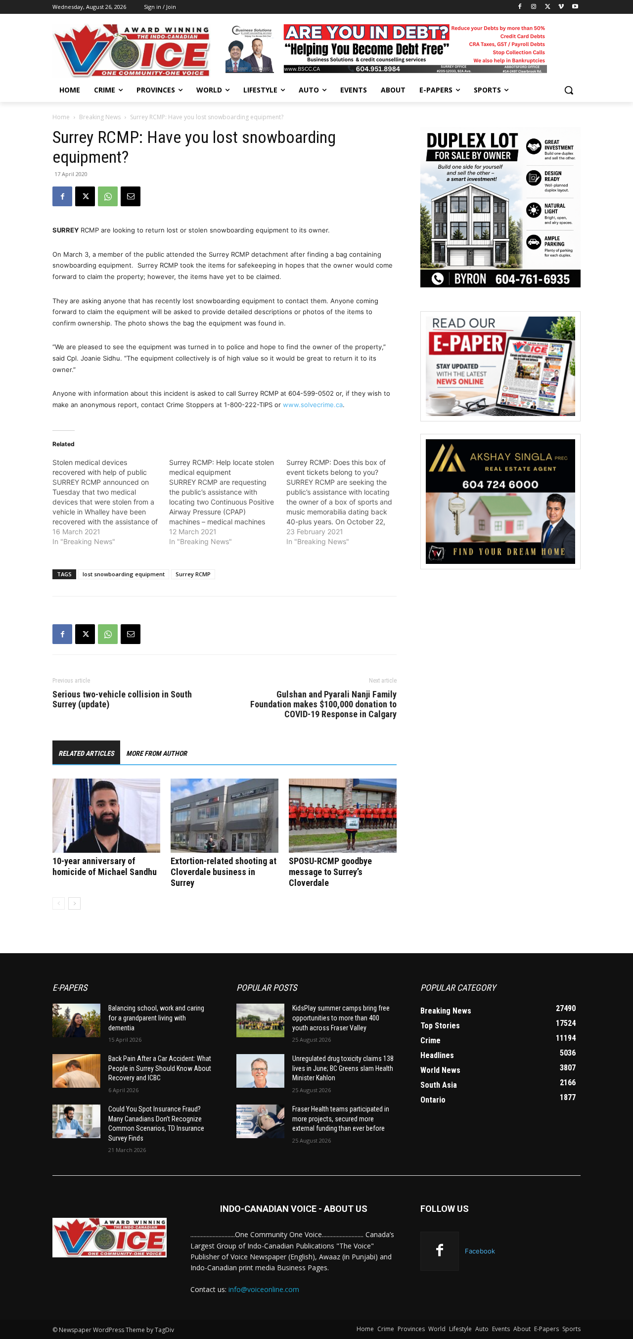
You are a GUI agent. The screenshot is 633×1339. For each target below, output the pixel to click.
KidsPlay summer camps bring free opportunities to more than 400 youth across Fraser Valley (341, 1017)
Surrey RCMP (193, 574)
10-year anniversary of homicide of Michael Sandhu (104, 866)
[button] (569, 90)
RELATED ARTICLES (86, 753)
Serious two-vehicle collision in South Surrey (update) (122, 699)
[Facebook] (520, 7)
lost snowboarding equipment (124, 574)
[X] (547, 7)
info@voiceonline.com (263, 1289)
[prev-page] (58, 903)
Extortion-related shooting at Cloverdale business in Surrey (223, 872)
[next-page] (74, 903)
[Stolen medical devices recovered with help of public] (110, 502)
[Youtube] (575, 7)
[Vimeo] (561, 7)
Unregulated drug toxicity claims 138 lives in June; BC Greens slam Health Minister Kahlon (343, 1068)
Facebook (480, 1251)
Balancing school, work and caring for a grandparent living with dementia (156, 1017)
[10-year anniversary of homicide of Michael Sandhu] (106, 816)
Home (61, 117)
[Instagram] (534, 7)
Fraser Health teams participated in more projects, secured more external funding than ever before (340, 1118)
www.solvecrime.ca (313, 405)
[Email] (130, 196)
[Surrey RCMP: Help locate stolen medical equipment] (227, 502)
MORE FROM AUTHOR (156, 753)
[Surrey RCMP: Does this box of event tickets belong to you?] (344, 502)
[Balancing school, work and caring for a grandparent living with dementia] (76, 1020)
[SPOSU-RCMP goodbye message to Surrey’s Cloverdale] (343, 816)
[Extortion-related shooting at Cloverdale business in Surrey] (224, 816)
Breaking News (100, 117)
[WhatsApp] (108, 196)
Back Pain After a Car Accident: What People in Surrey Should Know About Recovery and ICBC (159, 1068)
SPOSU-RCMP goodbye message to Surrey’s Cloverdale (330, 872)
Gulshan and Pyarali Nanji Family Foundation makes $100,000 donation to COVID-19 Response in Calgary (323, 704)
